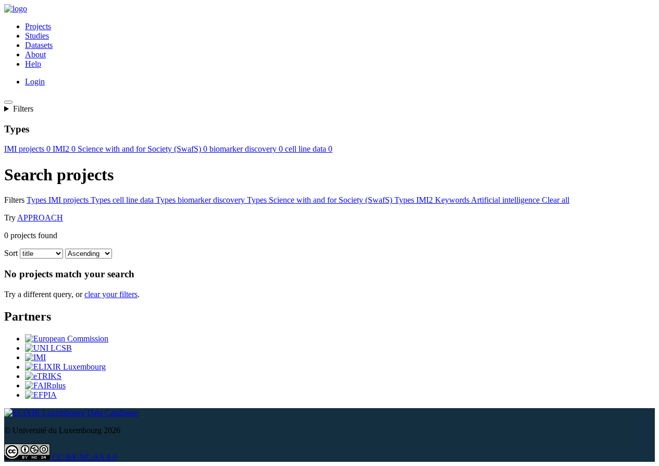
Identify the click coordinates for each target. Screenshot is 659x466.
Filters (23, 108)
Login (35, 81)
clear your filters (111, 294)
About (35, 54)
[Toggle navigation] (8, 102)
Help (33, 63)
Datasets (39, 45)
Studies (37, 35)
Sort (11, 253)
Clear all (555, 199)
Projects (38, 26)
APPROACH (40, 217)
